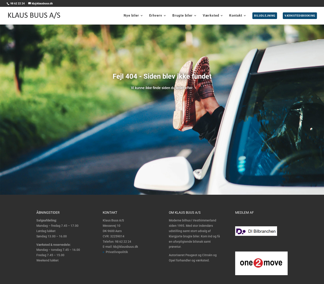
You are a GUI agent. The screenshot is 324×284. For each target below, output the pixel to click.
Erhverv (155, 15)
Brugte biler (182, 15)
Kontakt (235, 15)
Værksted (211, 15)
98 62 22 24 (17, 3)
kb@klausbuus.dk (125, 246)
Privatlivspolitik (117, 252)
